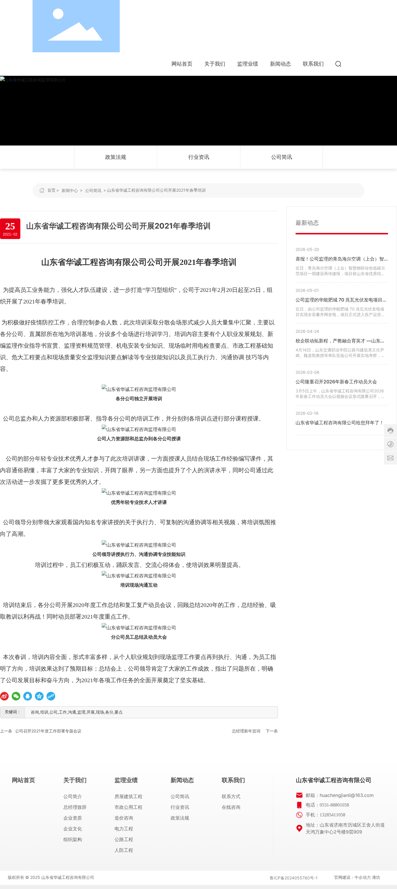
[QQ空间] (39, 696)
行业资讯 (198, 157)
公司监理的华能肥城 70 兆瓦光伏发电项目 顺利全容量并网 (339, 300)
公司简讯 (281, 157)
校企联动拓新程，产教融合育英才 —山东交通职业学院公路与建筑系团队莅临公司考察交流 (340, 341)
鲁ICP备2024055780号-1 (294, 877)
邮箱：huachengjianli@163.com (340, 795)
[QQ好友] (27, 696)
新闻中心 (70, 190)
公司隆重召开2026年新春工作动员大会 (336, 382)
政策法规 (115, 157)
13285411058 (332, 814)
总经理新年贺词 (246, 730)
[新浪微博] (4, 696)
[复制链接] (51, 696)
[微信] (16, 696)
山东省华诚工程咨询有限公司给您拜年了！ (340, 422)
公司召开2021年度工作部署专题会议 (48, 730)
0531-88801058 (334, 804)
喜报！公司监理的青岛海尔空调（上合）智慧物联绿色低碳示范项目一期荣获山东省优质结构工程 (340, 259)
